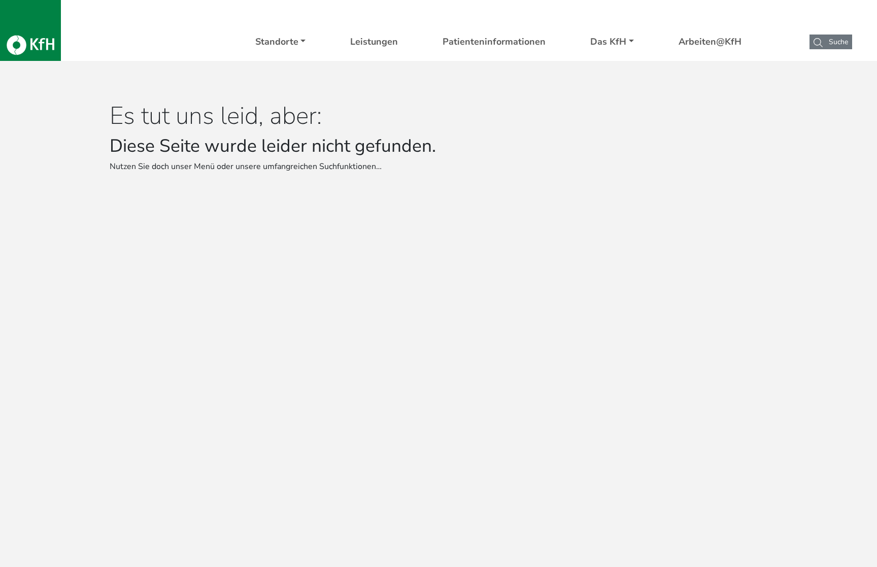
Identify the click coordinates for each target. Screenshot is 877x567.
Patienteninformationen (494, 42)
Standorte (276, 42)
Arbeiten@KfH (710, 42)
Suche (837, 42)
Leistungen (374, 42)
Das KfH (608, 42)
